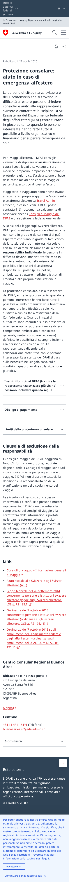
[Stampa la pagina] (56, 46)
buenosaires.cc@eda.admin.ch (24, 729)
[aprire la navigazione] (63, 32)
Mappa (8, 708)
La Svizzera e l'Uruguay (27, 33)
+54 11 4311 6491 (15, 725)
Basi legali (42, 858)
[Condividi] (64, 46)
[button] (63, 763)
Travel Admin (46, 201)
